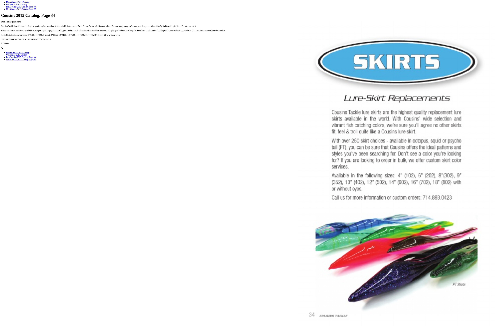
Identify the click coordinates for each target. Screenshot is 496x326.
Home (8, 2)
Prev (8, 7)
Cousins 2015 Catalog (20, 2)
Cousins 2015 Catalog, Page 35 (23, 9)
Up (7, 4)
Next (8, 9)
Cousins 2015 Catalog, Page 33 (23, 7)
